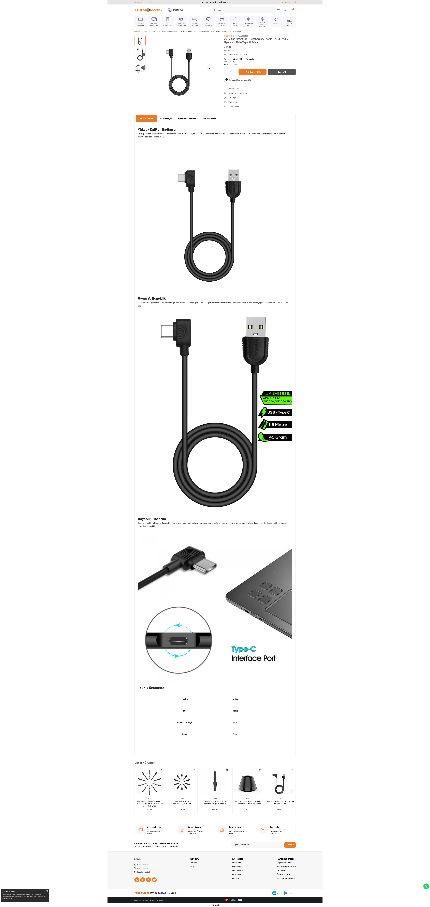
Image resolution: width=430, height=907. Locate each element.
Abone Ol (290, 845)
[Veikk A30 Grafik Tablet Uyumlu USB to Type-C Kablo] (280, 782)
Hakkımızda (194, 863)
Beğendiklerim (237, 867)
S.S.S (150, 2)
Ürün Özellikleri (146, 119)
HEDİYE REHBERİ (289, 2)
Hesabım (235, 878)
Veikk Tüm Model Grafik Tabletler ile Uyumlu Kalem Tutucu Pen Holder (247, 803)
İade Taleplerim (237, 870)
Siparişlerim (236, 863)
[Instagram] (136, 879)
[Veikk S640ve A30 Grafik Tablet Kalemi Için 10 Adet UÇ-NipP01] (182, 782)
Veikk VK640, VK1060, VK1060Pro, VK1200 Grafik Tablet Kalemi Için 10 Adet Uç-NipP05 (150, 804)
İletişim (193, 867)
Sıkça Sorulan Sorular (284, 863)
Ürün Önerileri (209, 119)
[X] (148, 879)
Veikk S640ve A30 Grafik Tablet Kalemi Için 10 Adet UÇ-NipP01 (182, 803)
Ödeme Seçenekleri (187, 119)
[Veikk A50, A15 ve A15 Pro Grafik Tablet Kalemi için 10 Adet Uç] (215, 782)
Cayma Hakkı (281, 870)
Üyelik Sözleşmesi (283, 874)
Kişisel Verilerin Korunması (286, 878)
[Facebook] (142, 879)
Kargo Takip (236, 874)
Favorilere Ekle (162, 770)
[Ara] (215, 10)
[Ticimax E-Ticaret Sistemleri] (215, 905)
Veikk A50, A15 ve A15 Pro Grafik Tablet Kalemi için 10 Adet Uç (215, 803)
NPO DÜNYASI (178, 10)
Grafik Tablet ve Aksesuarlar (244, 59)
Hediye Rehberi (140, 2)
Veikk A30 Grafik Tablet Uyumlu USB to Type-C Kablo (280, 803)
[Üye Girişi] (285, 10)
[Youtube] (154, 879)
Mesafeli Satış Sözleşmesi (286, 867)
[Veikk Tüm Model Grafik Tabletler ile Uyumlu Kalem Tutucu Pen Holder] (248, 782)
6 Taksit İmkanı (233, 102)
